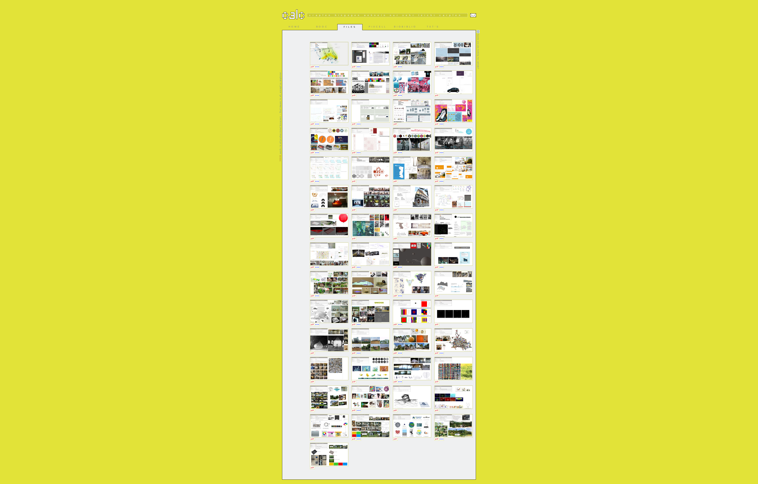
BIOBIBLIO (405, 26)
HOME (294, 26)
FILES (350, 27)
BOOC (322, 26)
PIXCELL (378, 26)
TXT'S (433, 26)
